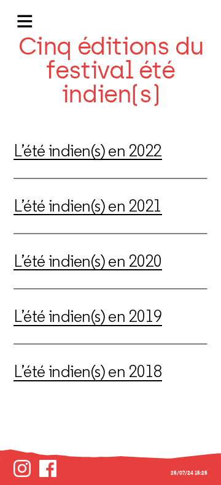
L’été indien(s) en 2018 (87, 371)
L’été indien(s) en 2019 (87, 316)
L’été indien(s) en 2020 (87, 261)
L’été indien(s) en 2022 (87, 150)
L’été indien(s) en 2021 (87, 205)
